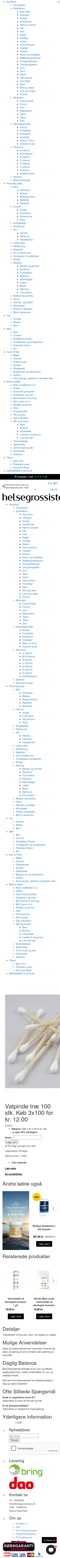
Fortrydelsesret (24, 1537)
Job (18, 1527)
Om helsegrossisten (26, 1530)
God (31, 477)
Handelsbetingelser (26, 1534)
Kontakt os (21, 1523)
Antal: (8, 1137)
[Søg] (42, 484)
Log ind (54, 489)
